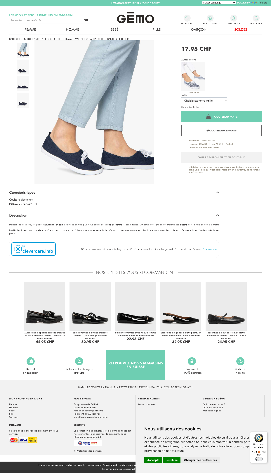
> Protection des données (88, 450)
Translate (262, 2)
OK (86, 20)
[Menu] (265, 434)
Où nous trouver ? (213, 407)
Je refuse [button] (172, 460)
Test (202, 106)
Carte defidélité (240, 370)
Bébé (12, 410)
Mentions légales (212, 410)
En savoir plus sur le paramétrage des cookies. (128, 468)
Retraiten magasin (30, 370)
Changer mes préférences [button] (200, 460)
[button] (114, 193)
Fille (11, 413)
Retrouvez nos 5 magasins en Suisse (135, 365)
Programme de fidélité (86, 404)
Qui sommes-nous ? (214, 404)
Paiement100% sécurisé (192, 370)
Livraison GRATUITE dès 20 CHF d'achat (211, 143)
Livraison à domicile (84, 407)
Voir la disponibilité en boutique (221, 157)
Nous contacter (146, 404)
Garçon (13, 416)
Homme (13, 407)
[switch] (259, 459)
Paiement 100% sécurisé (202, 140)
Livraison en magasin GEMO (204, 147)
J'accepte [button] (153, 460)
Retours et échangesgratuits (79, 370)
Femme (13, 404)
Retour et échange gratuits (88, 410)
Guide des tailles (190, 106)
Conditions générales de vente (90, 416)
